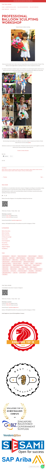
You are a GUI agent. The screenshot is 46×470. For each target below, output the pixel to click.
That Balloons (6, 4)
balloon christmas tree (6, 259)
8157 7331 (8, 215)
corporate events (6, 270)
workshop (23, 170)
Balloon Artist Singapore (25, 169)
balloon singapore (33, 169)
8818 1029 (8, 217)
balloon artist (18, 169)
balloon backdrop (40, 257)
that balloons (5, 274)
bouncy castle (4, 238)
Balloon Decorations (6, 231)
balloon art (6, 169)
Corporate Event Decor (38, 268)
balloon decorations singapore (29, 261)
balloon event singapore (7, 263)
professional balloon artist (32, 272)
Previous (5, 177)
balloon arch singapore (32, 256)
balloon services (5, 267)
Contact (19, 150)
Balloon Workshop (6, 234)
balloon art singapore (12, 169)
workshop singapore (28, 170)
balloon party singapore (17, 263)
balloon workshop (39, 169)
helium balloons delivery (7, 272)
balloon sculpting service (7, 265)
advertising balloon (6, 256)
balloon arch (13, 256)
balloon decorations (6, 261)
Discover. (27, 150)
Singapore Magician (6, 246)
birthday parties (21, 268)
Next (42, 177)
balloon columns (23, 259)
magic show (15, 272)
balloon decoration (31, 259)
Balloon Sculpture (28, 265)
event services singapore (22, 270)
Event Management (6, 240)
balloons (13, 170)
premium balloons (23, 272)
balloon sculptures (36, 265)
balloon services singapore (14, 267)
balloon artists (11, 257)
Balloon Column (15, 259)
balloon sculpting (38, 263)
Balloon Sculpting (5, 232)
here (30, 142)
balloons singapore (18, 170)
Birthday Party (29, 268)
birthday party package (6, 236)
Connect (23, 150)
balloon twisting (5, 268)
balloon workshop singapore (6, 170)
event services (13, 270)
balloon (3, 169)
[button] (9, 78)
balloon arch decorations (22, 256)
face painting (4, 242)
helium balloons (5, 244)
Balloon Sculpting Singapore (18, 265)
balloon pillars (25, 263)
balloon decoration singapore (16, 261)
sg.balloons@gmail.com (17, 220)
